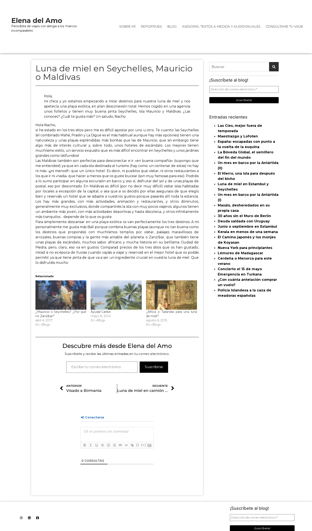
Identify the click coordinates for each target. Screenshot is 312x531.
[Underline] (97, 445)
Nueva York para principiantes (245, 248)
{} (137, 444)
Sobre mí (127, 26)
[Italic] (91, 445)
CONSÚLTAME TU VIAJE (284, 26)
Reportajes (151, 26)
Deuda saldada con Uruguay (244, 221)
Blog (172, 26)
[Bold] (85, 445)
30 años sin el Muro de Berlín (244, 216)
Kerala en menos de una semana (248, 232)
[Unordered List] (114, 445)
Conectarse (94, 417)
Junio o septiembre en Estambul (247, 227)
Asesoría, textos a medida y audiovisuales (221, 26)
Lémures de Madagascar (240, 253)
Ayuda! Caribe (101, 312)
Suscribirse (154, 367)
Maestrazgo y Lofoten (238, 136)
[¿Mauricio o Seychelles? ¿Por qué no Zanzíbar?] (60, 294)
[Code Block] (126, 445)
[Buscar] (274, 66)
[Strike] (102, 445)
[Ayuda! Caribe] (116, 294)
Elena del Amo (36, 20)
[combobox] (239, 66)
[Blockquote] (120, 445)
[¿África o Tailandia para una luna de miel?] (171, 294)
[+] (143, 444)
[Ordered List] (108, 445)
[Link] (132, 445)
